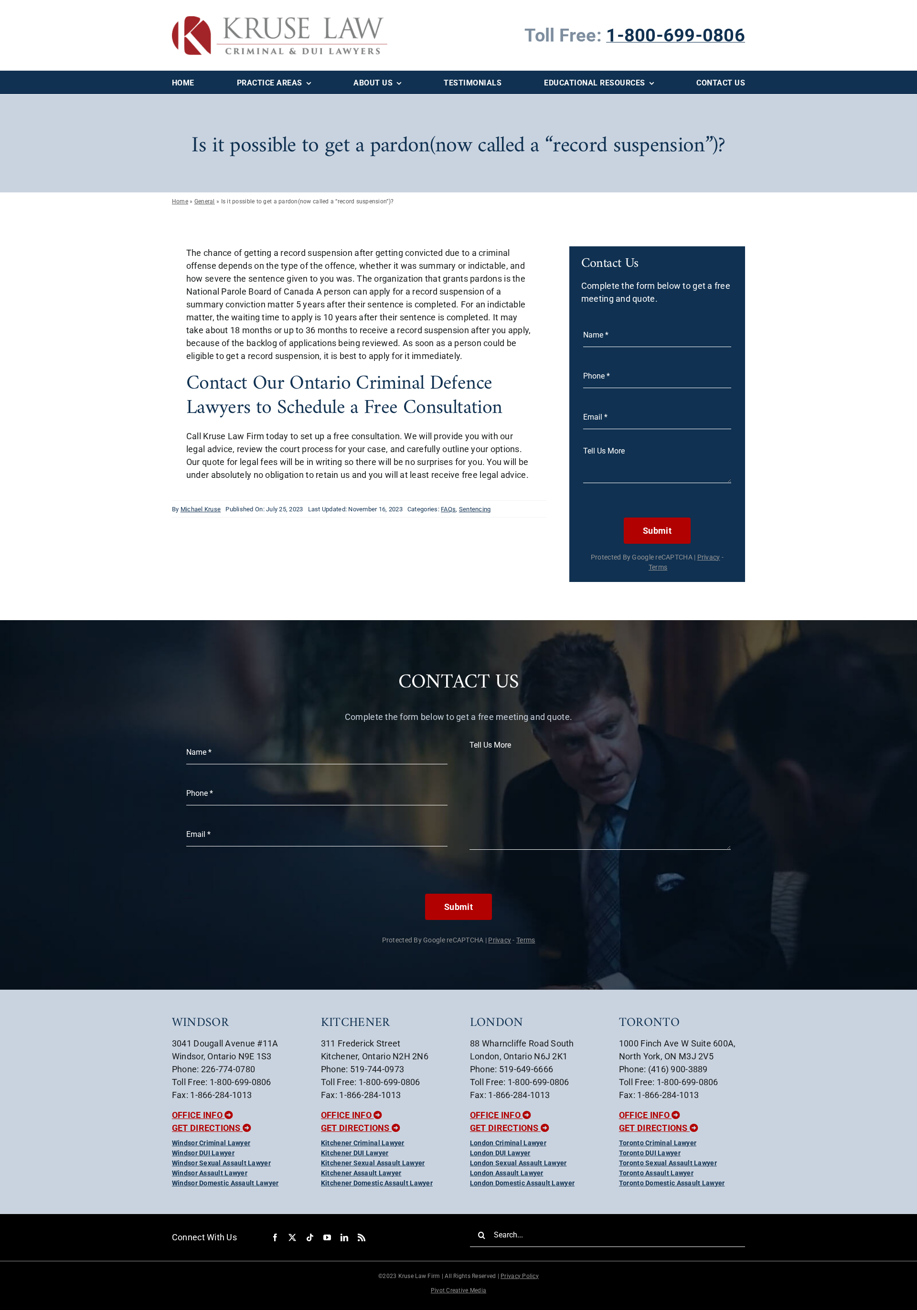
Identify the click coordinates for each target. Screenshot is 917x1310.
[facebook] (275, 1237)
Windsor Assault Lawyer (209, 1173)
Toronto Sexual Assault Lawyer (668, 1163)
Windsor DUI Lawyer (203, 1153)
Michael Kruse (201, 509)
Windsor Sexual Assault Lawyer (221, 1163)
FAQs (448, 509)
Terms (658, 567)
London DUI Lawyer (500, 1153)
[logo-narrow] (279, 20)
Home (180, 201)
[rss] (361, 1237)
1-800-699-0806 (675, 35)
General (204, 201)
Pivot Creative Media (458, 1290)
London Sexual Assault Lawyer (518, 1163)
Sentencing (475, 509)
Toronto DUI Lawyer (650, 1153)
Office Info (198, 1115)
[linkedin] (344, 1237)
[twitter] (292, 1237)
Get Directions (207, 1128)
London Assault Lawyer (507, 1173)
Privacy (708, 557)
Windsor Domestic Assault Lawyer (225, 1183)
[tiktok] (310, 1237)
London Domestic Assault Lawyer (522, 1183)
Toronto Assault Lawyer (656, 1173)
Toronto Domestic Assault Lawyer (672, 1183)
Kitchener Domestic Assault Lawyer (377, 1183)
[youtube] (327, 1237)
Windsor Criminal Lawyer (211, 1143)
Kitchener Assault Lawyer (361, 1173)
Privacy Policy (520, 1276)
